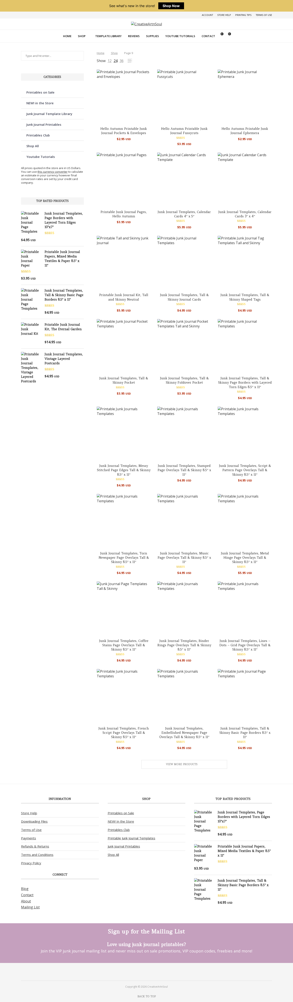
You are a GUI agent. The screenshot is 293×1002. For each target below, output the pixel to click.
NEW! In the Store (121, 821)
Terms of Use (264, 15)
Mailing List (30, 907)
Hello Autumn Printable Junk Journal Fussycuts (184, 131)
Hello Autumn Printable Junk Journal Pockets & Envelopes (123, 131)
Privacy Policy (31, 863)
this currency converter (53, 172)
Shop (82, 36)
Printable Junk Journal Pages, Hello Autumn (124, 214)
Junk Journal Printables (43, 124)
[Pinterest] (141, 971)
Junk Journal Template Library (49, 114)
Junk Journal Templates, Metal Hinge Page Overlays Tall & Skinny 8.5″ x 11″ (245, 557)
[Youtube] (152, 971)
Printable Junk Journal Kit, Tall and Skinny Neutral (123, 297)
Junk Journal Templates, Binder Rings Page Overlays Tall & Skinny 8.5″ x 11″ (184, 645)
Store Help (224, 15)
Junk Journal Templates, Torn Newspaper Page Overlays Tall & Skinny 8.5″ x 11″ (124, 557)
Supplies (152, 36)
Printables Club (38, 135)
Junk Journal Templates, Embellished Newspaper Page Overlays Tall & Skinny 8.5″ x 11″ (184, 732)
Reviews (134, 36)
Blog (25, 888)
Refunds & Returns (35, 846)
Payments (28, 838)
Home (67, 36)
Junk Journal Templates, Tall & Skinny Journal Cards (184, 297)
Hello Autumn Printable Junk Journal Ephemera (245, 131)
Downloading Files (34, 821)
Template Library (108, 36)
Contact (208, 36)
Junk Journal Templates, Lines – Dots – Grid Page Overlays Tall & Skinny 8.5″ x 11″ (244, 645)
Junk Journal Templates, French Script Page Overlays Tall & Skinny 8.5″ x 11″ (123, 732)
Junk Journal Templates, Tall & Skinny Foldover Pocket (184, 380)
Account (207, 15)
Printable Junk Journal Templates (131, 838)
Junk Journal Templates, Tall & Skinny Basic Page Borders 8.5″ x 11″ (244, 732)
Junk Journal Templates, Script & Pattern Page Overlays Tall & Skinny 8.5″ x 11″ (245, 470)
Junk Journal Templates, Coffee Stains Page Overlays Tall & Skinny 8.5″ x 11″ (123, 645)
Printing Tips (243, 15)
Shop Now (171, 6)
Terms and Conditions (37, 854)
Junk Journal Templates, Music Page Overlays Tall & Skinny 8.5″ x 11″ (184, 557)
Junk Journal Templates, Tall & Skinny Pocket (123, 380)
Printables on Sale (40, 92)
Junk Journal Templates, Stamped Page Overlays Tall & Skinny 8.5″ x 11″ (184, 470)
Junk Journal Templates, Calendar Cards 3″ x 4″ (245, 214)
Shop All (32, 146)
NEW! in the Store (40, 103)
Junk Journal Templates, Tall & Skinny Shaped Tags (245, 297)
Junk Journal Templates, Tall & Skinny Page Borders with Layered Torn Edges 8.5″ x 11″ (245, 382)
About (26, 901)
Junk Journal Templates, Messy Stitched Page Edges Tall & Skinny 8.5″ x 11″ (124, 470)
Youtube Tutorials (180, 36)
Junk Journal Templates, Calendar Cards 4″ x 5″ (184, 214)
